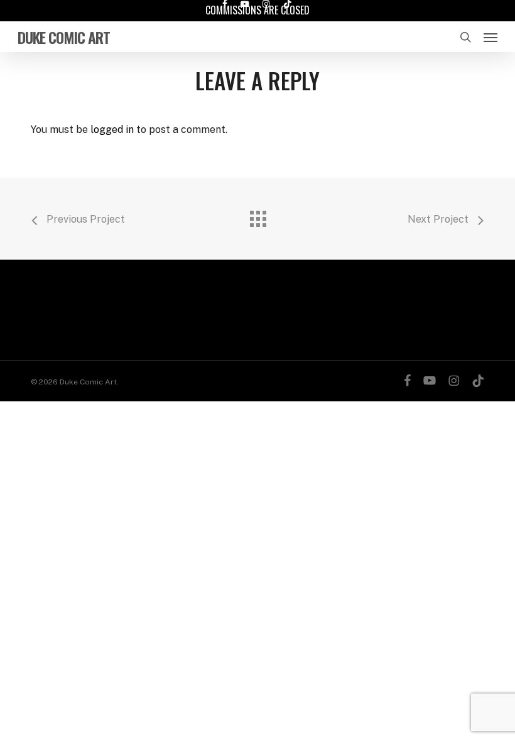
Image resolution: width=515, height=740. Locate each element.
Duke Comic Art (64, 37)
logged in (112, 129)
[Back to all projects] (257, 215)
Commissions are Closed (257, 10)
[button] (490, 37)
